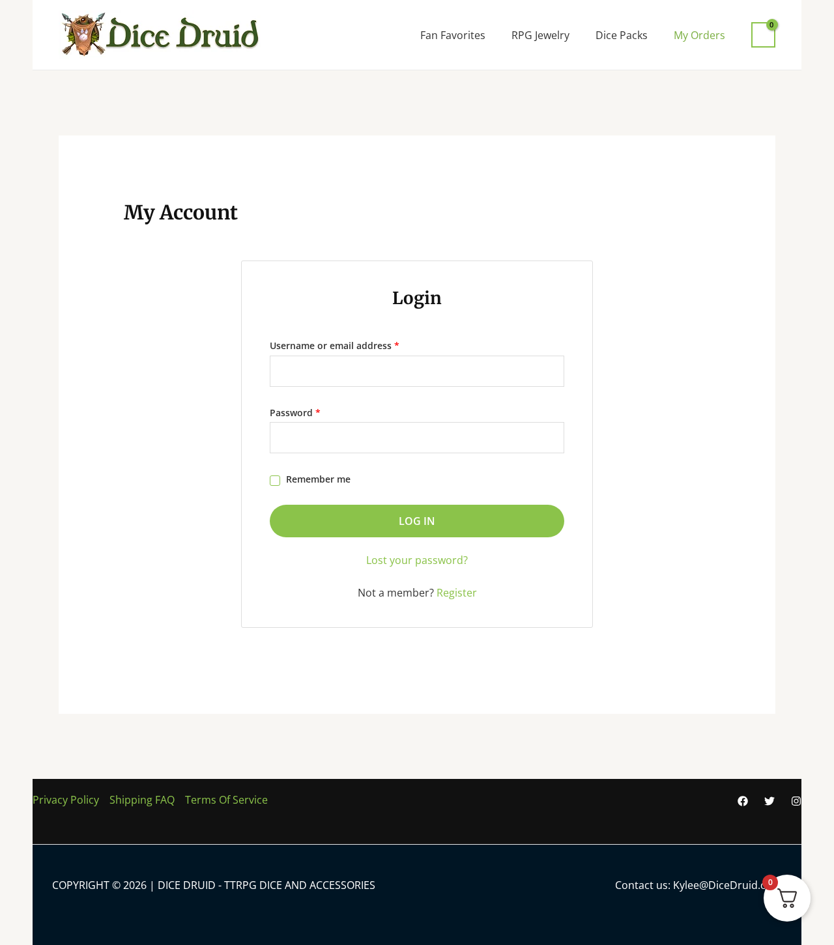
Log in (417, 521)
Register (457, 592)
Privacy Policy (66, 800)
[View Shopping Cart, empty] (763, 35)
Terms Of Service (226, 800)
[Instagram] (796, 801)
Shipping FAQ (142, 800)
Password (315, 411)
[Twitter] (769, 801)
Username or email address (354, 344)
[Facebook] (743, 801)
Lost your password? (417, 560)
